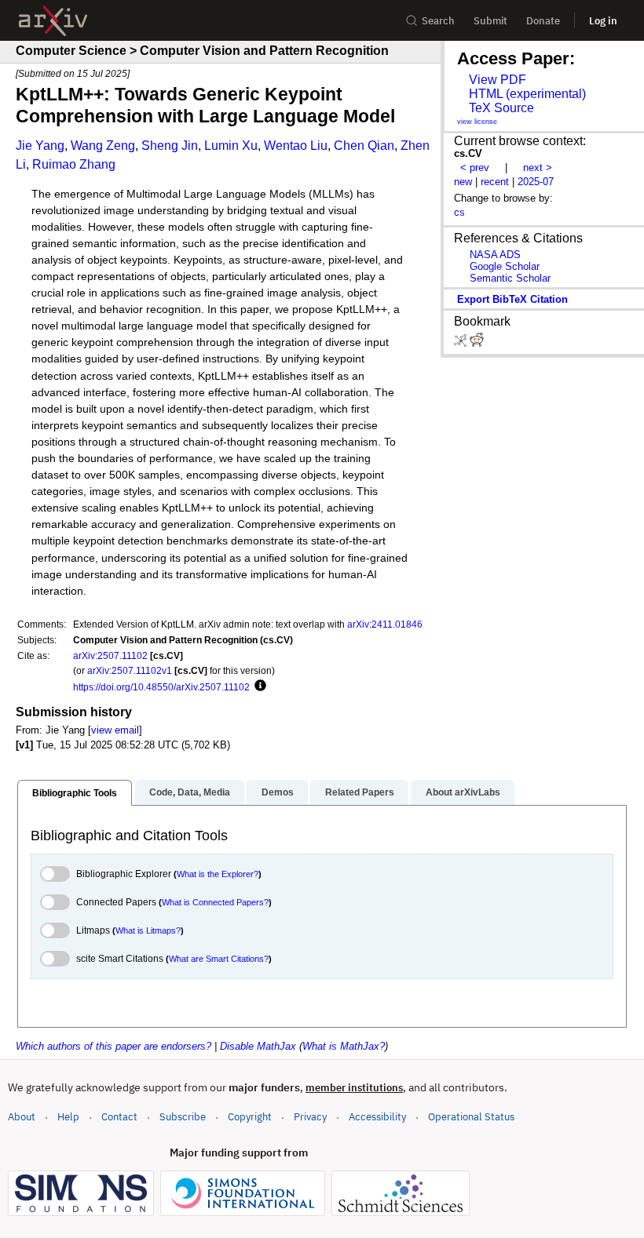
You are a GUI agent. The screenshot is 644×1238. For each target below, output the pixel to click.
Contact (119, 1116)
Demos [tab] (278, 792)
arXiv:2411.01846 (385, 624)
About (21, 1116)
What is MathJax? (343, 1046)
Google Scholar (505, 266)
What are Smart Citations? (219, 958)
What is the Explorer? (217, 874)
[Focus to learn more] (258, 686)
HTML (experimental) (527, 93)
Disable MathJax (258, 1046)
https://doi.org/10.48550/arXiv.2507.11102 (161, 687)
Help (68, 1116)
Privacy (310, 1116)
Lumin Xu (231, 145)
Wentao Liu (295, 145)
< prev (474, 167)
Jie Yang (40, 145)
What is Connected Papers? (215, 902)
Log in (603, 20)
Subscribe (182, 1116)
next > (537, 167)
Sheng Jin (169, 145)
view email (115, 730)
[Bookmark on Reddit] (477, 343)
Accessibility (377, 1116)
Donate (543, 20)
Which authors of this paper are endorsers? (113, 1046)
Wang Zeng (103, 145)
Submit (490, 20)
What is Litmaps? (148, 930)
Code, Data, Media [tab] (189, 792)
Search (438, 20)
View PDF (497, 79)
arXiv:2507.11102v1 (129, 670)
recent (495, 182)
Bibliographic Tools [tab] (74, 793)
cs (459, 212)
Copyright (250, 1116)
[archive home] (53, 20)
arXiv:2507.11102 (110, 655)
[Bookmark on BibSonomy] (462, 343)
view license (477, 122)
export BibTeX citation (512, 299)
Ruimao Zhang (73, 164)
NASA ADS (495, 254)
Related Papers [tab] (359, 792)
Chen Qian (364, 145)
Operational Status (471, 1116)
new (463, 182)
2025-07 (536, 182)
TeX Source (501, 108)
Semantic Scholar (510, 278)
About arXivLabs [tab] (463, 792)
